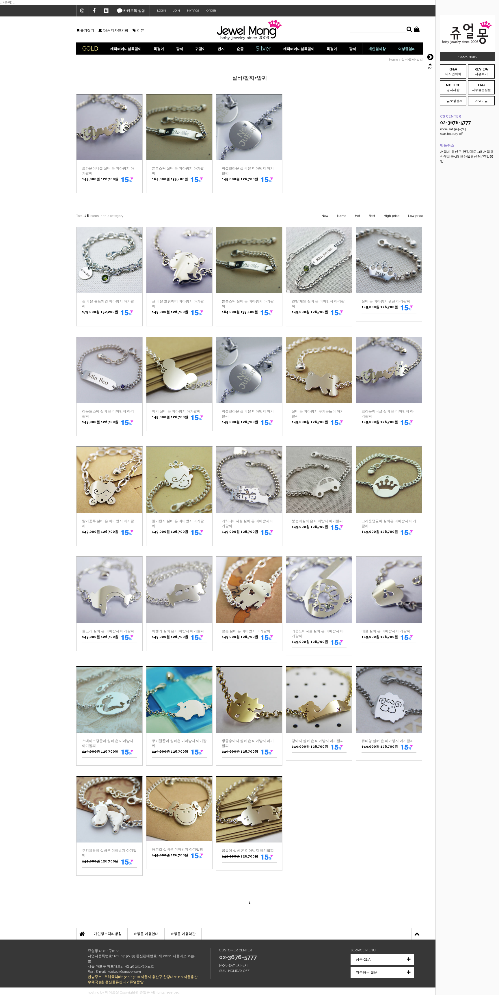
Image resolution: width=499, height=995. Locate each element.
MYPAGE (193, 10)
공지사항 (453, 87)
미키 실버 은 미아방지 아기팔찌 (176, 411)
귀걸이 (200, 49)
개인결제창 (377, 49)
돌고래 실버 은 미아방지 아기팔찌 (108, 631)
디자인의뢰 (453, 71)
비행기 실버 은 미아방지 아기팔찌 (178, 631)
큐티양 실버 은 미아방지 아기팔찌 (388, 741)
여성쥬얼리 (407, 49)
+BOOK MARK (467, 56)
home (393, 60)
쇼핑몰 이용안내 (146, 934)
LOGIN (161, 10)
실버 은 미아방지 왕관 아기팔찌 (386, 301)
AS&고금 (481, 101)
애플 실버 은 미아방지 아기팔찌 (386, 631)
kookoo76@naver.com (124, 972)
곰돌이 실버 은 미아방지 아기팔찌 (248, 851)
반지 (221, 49)
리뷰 (140, 30)
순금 (240, 49)
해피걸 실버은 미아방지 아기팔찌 (177, 849)
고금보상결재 (453, 101)
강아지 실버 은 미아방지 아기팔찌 (318, 741)
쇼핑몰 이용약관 (182, 934)
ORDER (211, 10)
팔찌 (179, 49)
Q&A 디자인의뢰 (115, 30)
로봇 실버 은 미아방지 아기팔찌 (246, 631)
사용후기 (481, 71)
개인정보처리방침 (108, 934)
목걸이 (159, 49)
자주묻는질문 (481, 87)
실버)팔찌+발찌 (412, 60)
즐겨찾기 (86, 30)
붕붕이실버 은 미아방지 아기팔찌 (317, 521)
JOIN (176, 10)
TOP (430, 67)
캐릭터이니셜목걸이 (125, 49)
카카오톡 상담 (133, 11)
